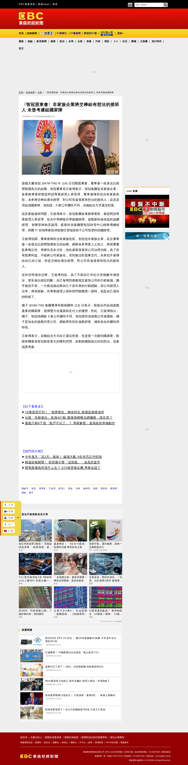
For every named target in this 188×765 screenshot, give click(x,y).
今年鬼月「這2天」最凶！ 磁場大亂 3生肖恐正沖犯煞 (63, 456)
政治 (62, 41)
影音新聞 (42, 41)
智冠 (33, 488)
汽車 (97, 41)
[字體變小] (9, 519)
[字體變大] (9, 512)
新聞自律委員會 (53, 737)
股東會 (104, 488)
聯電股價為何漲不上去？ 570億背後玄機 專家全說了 (63, 467)
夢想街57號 (90, 33)
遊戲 (95, 488)
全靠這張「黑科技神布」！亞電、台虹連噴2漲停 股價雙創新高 (105, 579)
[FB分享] (9, 506)
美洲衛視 (99, 742)
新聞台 (38, 742)
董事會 (42, 488)
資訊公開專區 (117, 737)
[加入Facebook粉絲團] (9, 525)
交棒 (78, 488)
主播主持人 (36, 737)
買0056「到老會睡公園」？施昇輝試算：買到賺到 (35, 612)
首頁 (21, 33)
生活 (124, 41)
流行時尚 (157, 41)
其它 (21, 48)
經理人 (61, 488)
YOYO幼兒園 (112, 742)
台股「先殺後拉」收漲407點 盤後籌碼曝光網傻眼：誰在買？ (69, 417)
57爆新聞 (75, 33)
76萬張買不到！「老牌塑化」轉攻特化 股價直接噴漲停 (64, 412)
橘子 (31, 492)
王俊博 (52, 488)
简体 (55, 4)
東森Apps (44, 4)
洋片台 (82, 742)
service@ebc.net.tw (163, 756)
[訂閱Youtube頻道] (9, 532)
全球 (71, 41)
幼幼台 (65, 742)
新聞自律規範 (71, 737)
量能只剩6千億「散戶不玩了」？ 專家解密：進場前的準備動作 (70, 423)
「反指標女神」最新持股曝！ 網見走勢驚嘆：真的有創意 (70, 579)
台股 (80, 41)
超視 (90, 742)
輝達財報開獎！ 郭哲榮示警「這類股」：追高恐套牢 (62, 462)
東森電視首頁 (26, 742)
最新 (21, 41)
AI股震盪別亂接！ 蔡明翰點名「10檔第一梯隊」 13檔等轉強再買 (105, 612)
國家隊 (113, 488)
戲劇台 (56, 742)
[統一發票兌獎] (147, 238)
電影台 (73, 742)
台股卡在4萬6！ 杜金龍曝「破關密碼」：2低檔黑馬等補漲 (70, 612)
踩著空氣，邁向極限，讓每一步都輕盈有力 (105, 545)
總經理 (86, 488)
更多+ (121, 33)
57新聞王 (62, 33)
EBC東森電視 (27, 4)
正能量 (144, 41)
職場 (133, 41)
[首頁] (31, 18)
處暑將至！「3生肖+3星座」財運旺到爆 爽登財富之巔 (70, 545)
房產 (89, 41)
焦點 (30, 41)
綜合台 (47, 742)
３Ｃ (115, 41)
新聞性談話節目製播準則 (94, 737)
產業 (53, 41)
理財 (106, 41)
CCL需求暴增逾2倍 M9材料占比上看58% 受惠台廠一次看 (35, 579)
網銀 (24, 492)
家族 (70, 488)
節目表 (23, 737)
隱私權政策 (166, 752)
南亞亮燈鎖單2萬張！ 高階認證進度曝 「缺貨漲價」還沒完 (35, 546)
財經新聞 (32, 33)
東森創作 (124, 742)
